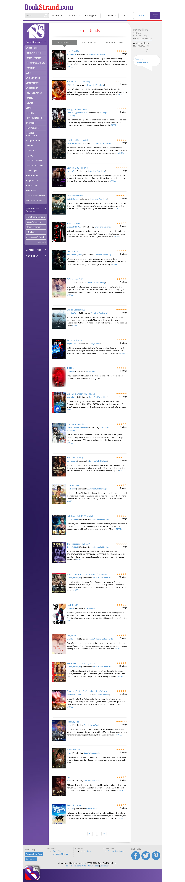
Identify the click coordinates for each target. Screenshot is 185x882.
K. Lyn (69, 725)
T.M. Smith (71, 84)
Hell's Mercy (72, 251)
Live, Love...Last (74, 635)
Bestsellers (58, 15)
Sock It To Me (73, 605)
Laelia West (71, 171)
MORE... (70, 66)
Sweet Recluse (73, 749)
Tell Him (70, 368)
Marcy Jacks (71, 397)
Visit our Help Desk (34, 853)
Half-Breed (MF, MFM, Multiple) (80, 516)
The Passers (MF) (75, 457)
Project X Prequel (74, 340)
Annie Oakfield (73, 519)
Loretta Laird (72, 460)
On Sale (124, 15)
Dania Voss (71, 282)
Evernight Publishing (97, 54)
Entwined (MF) (73, 223)
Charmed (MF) (73, 485)
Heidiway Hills (73, 721)
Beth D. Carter (72, 198)
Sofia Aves (71, 112)
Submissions (85, 851)
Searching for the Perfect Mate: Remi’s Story (87, 691)
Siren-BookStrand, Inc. (98, 397)
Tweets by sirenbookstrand (141, 60)
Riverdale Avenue (101, 694)
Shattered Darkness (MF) (78, 140)
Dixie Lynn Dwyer (74, 577)
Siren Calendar (59, 851)
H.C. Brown (71, 488)
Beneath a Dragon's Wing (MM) (81, 393)
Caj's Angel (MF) (74, 51)
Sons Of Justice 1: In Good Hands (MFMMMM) (87, 574)
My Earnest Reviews (61, 853)
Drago (69, 777)
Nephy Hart (71, 343)
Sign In (141, 15)
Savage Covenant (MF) (77, 109)
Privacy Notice (93, 865)
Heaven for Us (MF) (75, 195)
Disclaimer (104, 865)
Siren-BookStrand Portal (76, 865)
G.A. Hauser (71, 638)
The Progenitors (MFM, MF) (79, 543)
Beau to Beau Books (92, 725)
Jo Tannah (71, 371)
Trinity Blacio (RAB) (74, 694)
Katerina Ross (72, 313)
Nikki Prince (71, 54)
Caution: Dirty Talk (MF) (77, 167)
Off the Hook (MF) (75, 279)
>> (104, 833)
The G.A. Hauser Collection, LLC (101, 638)
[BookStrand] (49, 6)
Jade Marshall (81, 112)
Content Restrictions (116, 851)
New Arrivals (74, 15)
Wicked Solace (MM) (76, 309)
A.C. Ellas (70, 808)
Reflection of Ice (74, 805)
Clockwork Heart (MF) (76, 424)
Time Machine (109, 15)
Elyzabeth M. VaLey (74, 143)
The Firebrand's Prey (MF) (78, 81)
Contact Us (30, 859)
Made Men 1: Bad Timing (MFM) (81, 663)
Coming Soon (91, 15)
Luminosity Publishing (98, 460)
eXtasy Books (94, 343)
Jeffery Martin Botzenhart (77, 427)
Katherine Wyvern (74, 254)
